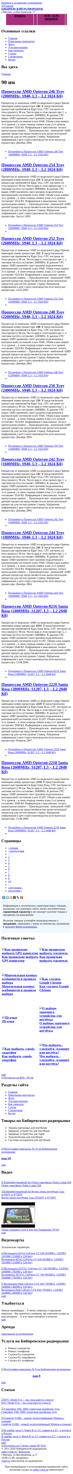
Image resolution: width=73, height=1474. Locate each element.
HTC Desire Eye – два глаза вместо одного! (26, 1402)
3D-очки (8, 1021)
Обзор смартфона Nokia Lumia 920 (21, 1185)
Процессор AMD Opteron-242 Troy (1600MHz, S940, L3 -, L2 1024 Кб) (32, 461)
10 (9, 881)
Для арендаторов (18, 47)
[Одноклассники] (11, 897)
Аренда (5, 1460)
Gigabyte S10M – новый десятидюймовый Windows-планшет (36, 1424)
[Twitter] (7, 897)
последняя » (15, 890)
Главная (12, 38)
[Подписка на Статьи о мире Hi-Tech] (23, 1445)
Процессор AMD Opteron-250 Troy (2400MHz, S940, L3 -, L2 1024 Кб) (32, 387)
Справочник (15, 56)
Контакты (24, 1451)
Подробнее (35, 153)
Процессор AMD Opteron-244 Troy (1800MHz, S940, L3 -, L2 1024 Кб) (32, 534)
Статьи (12, 53)
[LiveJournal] (18, 897)
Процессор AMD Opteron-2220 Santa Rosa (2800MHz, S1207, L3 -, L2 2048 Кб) (34, 689)
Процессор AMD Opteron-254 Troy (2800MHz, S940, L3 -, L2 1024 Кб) (32, 167)
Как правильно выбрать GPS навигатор (20, 958)
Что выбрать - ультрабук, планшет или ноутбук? (54, 1059)
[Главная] (7, 5)
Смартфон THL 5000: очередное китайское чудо (29, 1412)
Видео (11, 59)
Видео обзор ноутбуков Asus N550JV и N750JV (28, 1197)
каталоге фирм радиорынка (21, 926)
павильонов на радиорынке (17, 1333)
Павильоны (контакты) (21, 41)
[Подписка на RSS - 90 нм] (17, 1077)
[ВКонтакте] (4, 897)
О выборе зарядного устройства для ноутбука (54, 1026)
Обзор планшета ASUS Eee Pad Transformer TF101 (30, 1229)
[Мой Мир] (14, 897)
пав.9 (36, 1376)
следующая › (15, 887)
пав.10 (6, 1158)
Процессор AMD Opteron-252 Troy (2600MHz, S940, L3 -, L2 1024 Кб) (32, 240)
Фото (11, 44)
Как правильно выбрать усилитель (53, 958)
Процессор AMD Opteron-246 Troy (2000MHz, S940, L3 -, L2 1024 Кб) (32, 93)
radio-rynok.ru (9, 1451)
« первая (13, 848)
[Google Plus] (21, 897)
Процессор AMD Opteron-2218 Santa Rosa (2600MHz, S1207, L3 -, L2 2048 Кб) (34, 767)
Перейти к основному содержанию (21, 2)
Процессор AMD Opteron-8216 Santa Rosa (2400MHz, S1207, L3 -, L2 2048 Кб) (34, 611)
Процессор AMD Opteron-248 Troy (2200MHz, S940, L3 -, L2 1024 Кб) (32, 314)
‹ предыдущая (16, 851)
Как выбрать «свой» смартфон (17, 1058)
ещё (3, 1074)
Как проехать (16, 50)
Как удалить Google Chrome (54, 988)
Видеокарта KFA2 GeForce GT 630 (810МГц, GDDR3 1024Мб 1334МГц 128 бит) (32, 1261)
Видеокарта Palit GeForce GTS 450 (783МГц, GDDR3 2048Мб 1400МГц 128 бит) (32, 1291)
